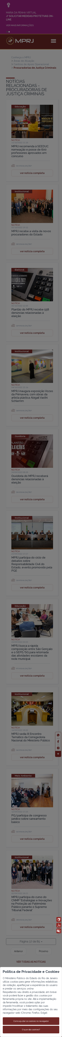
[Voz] (58, 925)
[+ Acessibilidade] (58, 930)
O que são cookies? (31, 1029)
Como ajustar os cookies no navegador (31, 1021)
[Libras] (58, 919)
